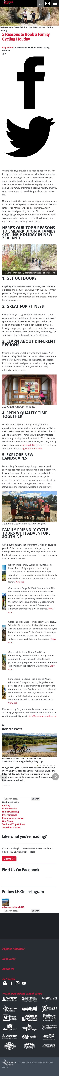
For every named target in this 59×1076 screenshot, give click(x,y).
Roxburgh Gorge (30, 445)
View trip (20, 581)
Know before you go (12, 817)
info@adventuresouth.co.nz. (43, 715)
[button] (37, 765)
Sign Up (7, 859)
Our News (7, 821)
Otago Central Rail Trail (31, 448)
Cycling (6, 805)
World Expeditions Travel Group (22, 993)
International (9, 814)
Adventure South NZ (13, 907)
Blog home (7, 47)
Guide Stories (9, 808)
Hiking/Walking (10, 811)
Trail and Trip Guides (13, 824)
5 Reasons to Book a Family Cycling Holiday (26, 37)
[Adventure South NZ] (5, 2)
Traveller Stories (11, 827)
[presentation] (3, 776)
